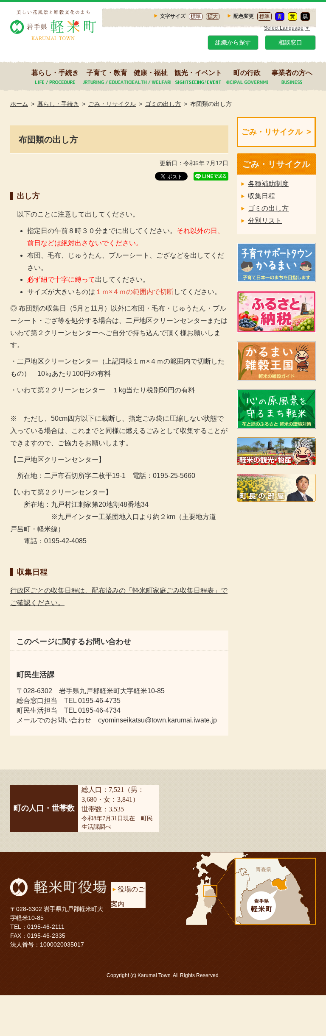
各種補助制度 (268, 183)
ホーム (19, 103)
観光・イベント (198, 72)
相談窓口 (290, 42)
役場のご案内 (128, 897)
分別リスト (265, 220)
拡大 (213, 16)
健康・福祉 (151, 72)
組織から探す (233, 42)
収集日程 (261, 196)
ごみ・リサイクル (112, 103)
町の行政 (247, 72)
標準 (196, 16)
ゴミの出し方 (163, 103)
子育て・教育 (107, 72)
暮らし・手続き (55, 72)
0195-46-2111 (46, 926)
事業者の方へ (292, 72)
